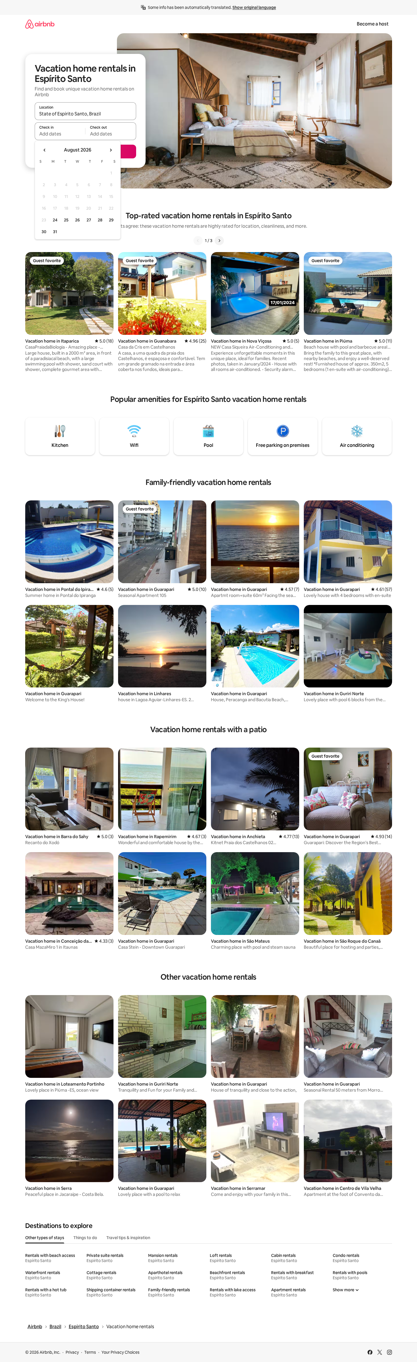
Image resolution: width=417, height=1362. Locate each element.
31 (55, 231)
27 (89, 220)
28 (100, 220)
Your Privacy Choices (120, 1352)
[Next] (219, 240)
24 (55, 220)
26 (77, 220)
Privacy (72, 1352)
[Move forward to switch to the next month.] (110, 150)
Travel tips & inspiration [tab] (128, 1237)
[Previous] (198, 240)
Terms (90, 1352)
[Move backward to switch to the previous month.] (44, 150)
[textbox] (60, 133)
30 (44, 231)
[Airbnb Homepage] (39, 24)
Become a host (373, 24)
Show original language (254, 7)
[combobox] (85, 113)
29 (111, 220)
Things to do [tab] (85, 1237)
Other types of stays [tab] (44, 1237)
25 (66, 220)
